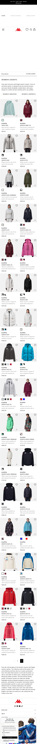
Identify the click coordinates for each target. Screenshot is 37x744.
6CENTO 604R (27, 196)
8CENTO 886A (8, 510)
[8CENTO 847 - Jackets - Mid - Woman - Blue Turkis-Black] (5, 329)
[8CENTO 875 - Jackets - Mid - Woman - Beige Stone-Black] (21, 155)
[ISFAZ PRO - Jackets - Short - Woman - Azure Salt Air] (3, 120)
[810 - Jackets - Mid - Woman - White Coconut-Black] (27, 399)
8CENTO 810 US (9, 370)
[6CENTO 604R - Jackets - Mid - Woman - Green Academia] (21, 190)
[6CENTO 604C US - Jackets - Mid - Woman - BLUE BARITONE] (21, 225)
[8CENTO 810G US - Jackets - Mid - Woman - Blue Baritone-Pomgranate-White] (3, 539)
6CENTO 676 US (27, 510)
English (4, 710)
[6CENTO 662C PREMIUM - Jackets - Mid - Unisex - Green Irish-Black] (3, 434)
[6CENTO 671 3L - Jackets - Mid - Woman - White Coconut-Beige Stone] (21, 329)
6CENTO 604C (27, 266)
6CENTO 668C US (27, 126)
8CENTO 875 (27, 161)
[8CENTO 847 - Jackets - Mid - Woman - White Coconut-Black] (3, 329)
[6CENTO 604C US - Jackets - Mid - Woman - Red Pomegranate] (24, 225)
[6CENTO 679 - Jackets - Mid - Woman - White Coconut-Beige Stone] (3, 225)
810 (27, 405)
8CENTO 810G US (9, 544)
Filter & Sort (30, 74)
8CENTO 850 (9, 301)
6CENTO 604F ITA (27, 649)
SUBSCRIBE (9, 737)
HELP (3, 713)
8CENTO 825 (9, 161)
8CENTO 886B (27, 475)
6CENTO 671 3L (27, 335)
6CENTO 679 (9, 231)
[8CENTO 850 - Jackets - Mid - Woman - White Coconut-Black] (3, 294)
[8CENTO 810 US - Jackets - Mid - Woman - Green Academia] (3, 364)
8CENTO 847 (9, 335)
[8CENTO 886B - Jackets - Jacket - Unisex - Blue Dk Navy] (21, 469)
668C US (9, 580)
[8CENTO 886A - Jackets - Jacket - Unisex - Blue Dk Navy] (3, 504)
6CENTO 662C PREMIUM (9, 440)
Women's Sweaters (10, 94)
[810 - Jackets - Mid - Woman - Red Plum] (21, 399)
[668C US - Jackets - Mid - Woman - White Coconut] (24, 120)
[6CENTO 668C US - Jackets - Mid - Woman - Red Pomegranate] (21, 120)
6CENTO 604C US (27, 231)
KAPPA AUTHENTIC (16, 15)
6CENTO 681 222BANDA (9, 196)
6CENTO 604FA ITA (27, 580)
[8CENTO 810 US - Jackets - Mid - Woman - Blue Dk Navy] (5, 364)
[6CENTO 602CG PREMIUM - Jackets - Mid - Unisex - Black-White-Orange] (21, 434)
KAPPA (3, 15)
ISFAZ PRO (8, 126)
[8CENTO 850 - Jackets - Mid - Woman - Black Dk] (5, 294)
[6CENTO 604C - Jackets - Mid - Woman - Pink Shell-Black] (24, 260)
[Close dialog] (35, 718)
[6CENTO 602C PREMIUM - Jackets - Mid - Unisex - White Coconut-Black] (3, 469)
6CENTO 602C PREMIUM (9, 475)
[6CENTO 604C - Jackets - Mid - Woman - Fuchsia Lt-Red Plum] (21, 260)
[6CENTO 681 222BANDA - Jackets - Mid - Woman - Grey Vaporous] (3, 190)
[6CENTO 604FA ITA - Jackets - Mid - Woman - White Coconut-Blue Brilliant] (21, 574)
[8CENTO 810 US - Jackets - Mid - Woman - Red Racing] (11, 364)
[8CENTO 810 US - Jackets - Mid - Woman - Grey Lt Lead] (8, 364)
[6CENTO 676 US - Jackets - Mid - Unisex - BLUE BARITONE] (21, 504)
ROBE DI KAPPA (30, 15)
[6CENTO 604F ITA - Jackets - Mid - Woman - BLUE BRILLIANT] (21, 643)
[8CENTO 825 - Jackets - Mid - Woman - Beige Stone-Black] (3, 155)
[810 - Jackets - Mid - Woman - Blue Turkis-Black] (24, 399)
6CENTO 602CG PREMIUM (27, 440)
